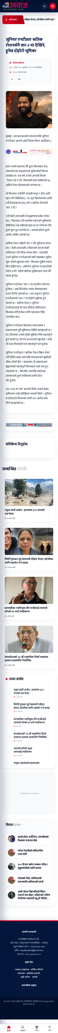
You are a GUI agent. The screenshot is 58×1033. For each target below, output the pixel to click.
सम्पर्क (34, 977)
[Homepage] (15, 6)
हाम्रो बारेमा (25, 977)
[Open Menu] (53, 6)
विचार (13, 825)
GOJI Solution (29, 1004)
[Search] (44, 6)
